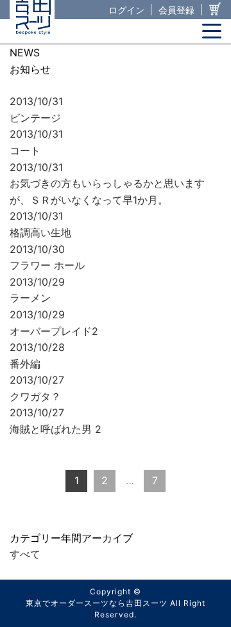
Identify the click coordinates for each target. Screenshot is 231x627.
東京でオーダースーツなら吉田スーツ (96, 603)
